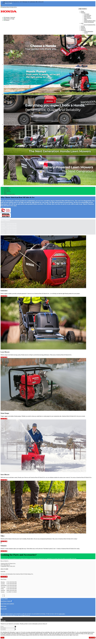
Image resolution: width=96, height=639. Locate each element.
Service (83, 26)
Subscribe (3, 576)
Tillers (85, 19)
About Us (83, 28)
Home (82, 11)
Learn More (3, 296)
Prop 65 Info (4, 608)
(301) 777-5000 (8, 3)
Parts (82, 23)
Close (2, 637)
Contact (86, 32)
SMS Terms (3, 606)
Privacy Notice (4, 598)
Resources (83, 30)
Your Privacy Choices (6, 601)
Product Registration (89, 22)
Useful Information (88, 31)
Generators (86, 14)
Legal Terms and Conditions (7, 603)
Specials (83, 27)
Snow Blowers (87, 18)
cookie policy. (62, 613)
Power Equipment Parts (89, 24)
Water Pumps (87, 16)
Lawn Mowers (87, 15)
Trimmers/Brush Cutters (89, 20)
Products (83, 12)
